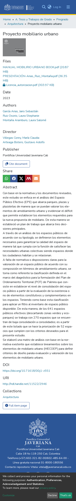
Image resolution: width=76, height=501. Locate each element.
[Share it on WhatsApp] (6, 178)
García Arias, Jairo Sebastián (20, 111)
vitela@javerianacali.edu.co (55, 467)
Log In (57, 7)
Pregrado (62, 19)
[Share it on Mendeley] (28, 178)
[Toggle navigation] (68, 7)
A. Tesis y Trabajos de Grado (33, 19)
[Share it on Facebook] (14, 178)
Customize (9, 495)
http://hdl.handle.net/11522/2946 (25, 384)
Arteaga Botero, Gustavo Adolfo (24, 142)
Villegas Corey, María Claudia (21, 138)
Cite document (17, 164)
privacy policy (47, 488)
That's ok (65, 495)
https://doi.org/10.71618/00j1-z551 (26, 371)
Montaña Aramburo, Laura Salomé (24, 120)
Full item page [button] (17, 406)
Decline (52, 495)
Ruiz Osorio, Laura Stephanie (21, 116)
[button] (49, 7)
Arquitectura (15, 24)
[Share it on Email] (36, 178)
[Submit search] (43, 7)
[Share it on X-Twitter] (21, 178)
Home (7, 19)
